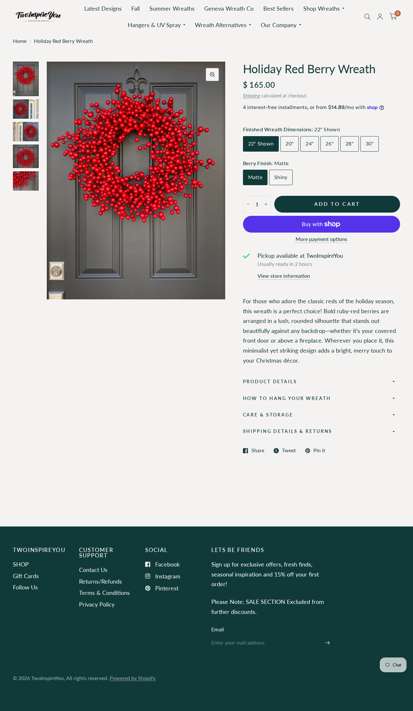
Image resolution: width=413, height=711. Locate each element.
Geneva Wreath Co (229, 8)
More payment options (321, 239)
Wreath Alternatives (221, 24)
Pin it (319, 450)
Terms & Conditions (104, 592)
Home (19, 41)
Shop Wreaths (321, 8)
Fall (135, 8)
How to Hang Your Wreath (287, 398)
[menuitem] (102, 8)
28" (350, 143)
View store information (283, 276)
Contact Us (93, 569)
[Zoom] (212, 74)
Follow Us (25, 587)
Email (217, 629)
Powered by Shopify (133, 678)
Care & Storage (268, 414)
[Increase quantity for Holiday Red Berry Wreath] (266, 204)
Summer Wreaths (172, 8)
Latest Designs (103, 8)
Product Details (270, 381)
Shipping (251, 95)
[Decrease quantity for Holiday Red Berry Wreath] (248, 204)
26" (330, 143)
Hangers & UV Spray (154, 24)
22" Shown (261, 143)
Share (257, 450)
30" (370, 143)
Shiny (280, 177)
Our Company (279, 24)
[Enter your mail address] (327, 643)
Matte (255, 177)
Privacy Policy (97, 604)
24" (310, 143)
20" (290, 143)
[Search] (367, 16)
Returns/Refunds (100, 581)
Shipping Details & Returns (288, 431)
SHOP (21, 564)
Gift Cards (26, 575)
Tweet (289, 450)
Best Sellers (278, 8)
